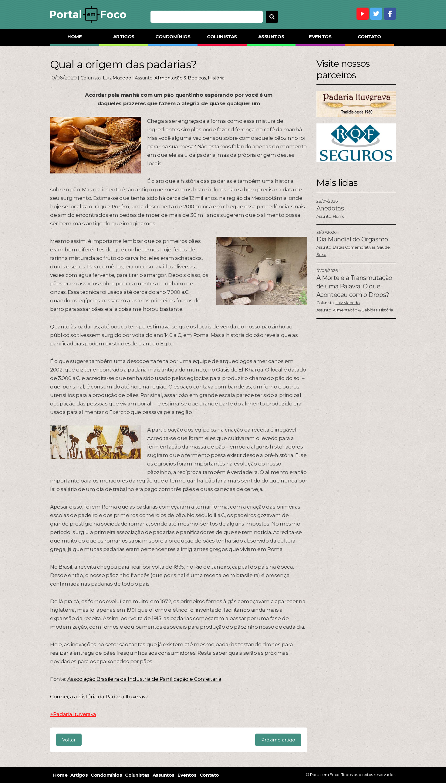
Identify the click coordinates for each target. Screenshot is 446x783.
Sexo (321, 254)
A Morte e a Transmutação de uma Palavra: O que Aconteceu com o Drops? (354, 286)
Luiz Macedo (117, 78)
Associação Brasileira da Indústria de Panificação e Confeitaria (144, 679)
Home (74, 36)
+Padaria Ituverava (73, 714)
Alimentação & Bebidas (180, 78)
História (216, 78)
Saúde (383, 247)
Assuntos (271, 36)
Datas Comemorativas (354, 247)
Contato (369, 36)
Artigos (123, 36)
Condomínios (172, 36)
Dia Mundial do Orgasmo (352, 239)
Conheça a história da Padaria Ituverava (99, 697)
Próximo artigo (278, 740)
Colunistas (222, 36)
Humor (339, 216)
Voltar (69, 740)
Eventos (320, 36)
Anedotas (330, 208)
